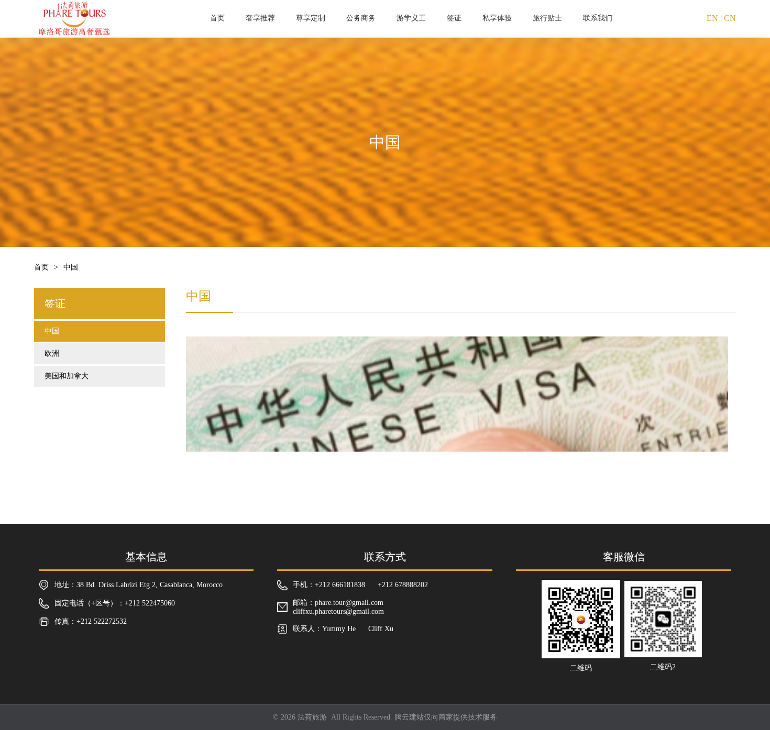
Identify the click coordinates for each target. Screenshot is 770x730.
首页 (217, 18)
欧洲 (52, 353)
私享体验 (497, 18)
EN (712, 18)
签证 (454, 18)
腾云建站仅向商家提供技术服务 (445, 717)
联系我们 (597, 18)
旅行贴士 (547, 18)
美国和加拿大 (67, 376)
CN (730, 18)
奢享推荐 (260, 18)
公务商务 (361, 18)
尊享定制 (310, 18)
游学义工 (411, 18)
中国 (52, 331)
